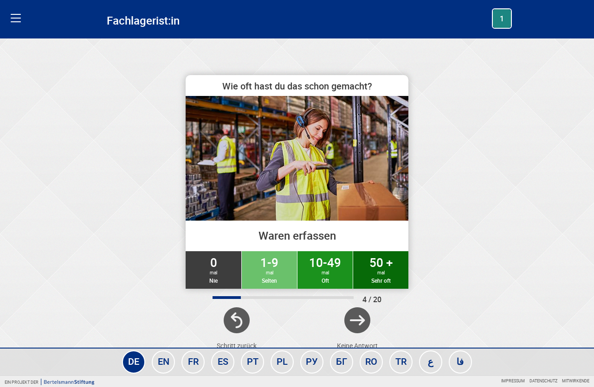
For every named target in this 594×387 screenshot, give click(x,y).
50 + (381, 269)
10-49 (325, 269)
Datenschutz (543, 381)
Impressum (513, 381)
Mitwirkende (575, 381)
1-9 (269, 269)
